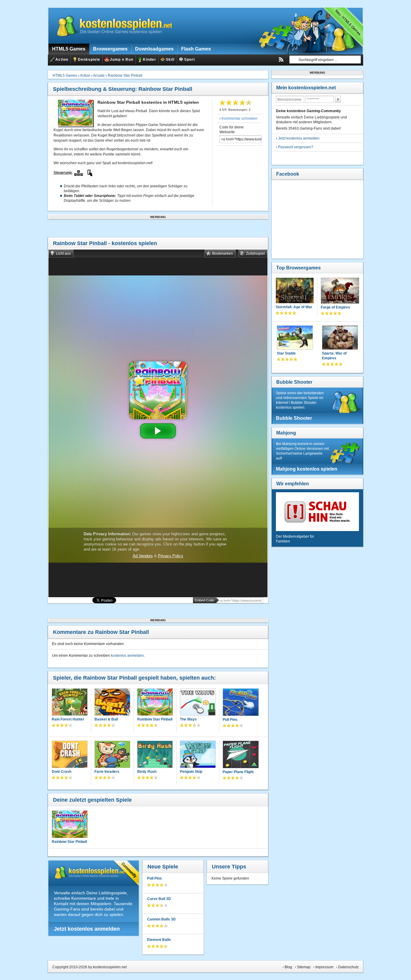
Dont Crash (61, 772)
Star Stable (286, 353)
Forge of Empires (335, 307)
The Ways (188, 719)
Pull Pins (230, 719)
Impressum (324, 967)
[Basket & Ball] (112, 702)
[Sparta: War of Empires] (340, 338)
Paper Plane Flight (238, 772)
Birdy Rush (146, 772)
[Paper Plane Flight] (241, 755)
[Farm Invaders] (112, 755)
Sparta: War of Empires (334, 355)
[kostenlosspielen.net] (111, 26)
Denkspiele (89, 59)
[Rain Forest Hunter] (70, 702)
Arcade (99, 75)
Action (61, 59)
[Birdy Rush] (155, 755)
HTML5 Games (65, 75)
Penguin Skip (191, 772)
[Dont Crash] (70, 755)
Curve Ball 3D (159, 899)
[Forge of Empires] (340, 291)
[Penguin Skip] (198, 755)
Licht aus (63, 253)
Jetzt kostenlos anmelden (87, 929)
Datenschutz (348, 967)
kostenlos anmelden (127, 655)
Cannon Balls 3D (161, 919)
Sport (189, 59)
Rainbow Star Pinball (125, 75)
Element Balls (159, 940)
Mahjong (286, 432)
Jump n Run (121, 59)
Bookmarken (222, 253)
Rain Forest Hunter (68, 719)
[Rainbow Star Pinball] (155, 702)
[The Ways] (198, 702)
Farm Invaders (106, 772)
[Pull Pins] (241, 702)
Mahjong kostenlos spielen (306, 469)
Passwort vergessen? (295, 147)
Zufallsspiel (255, 253)
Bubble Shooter (294, 382)
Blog (288, 967)
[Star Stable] (295, 338)
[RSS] (281, 59)
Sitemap (304, 967)
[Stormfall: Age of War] (295, 291)
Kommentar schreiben (239, 118)
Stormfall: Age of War (294, 307)
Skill (170, 59)
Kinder (149, 59)
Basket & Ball (106, 719)
